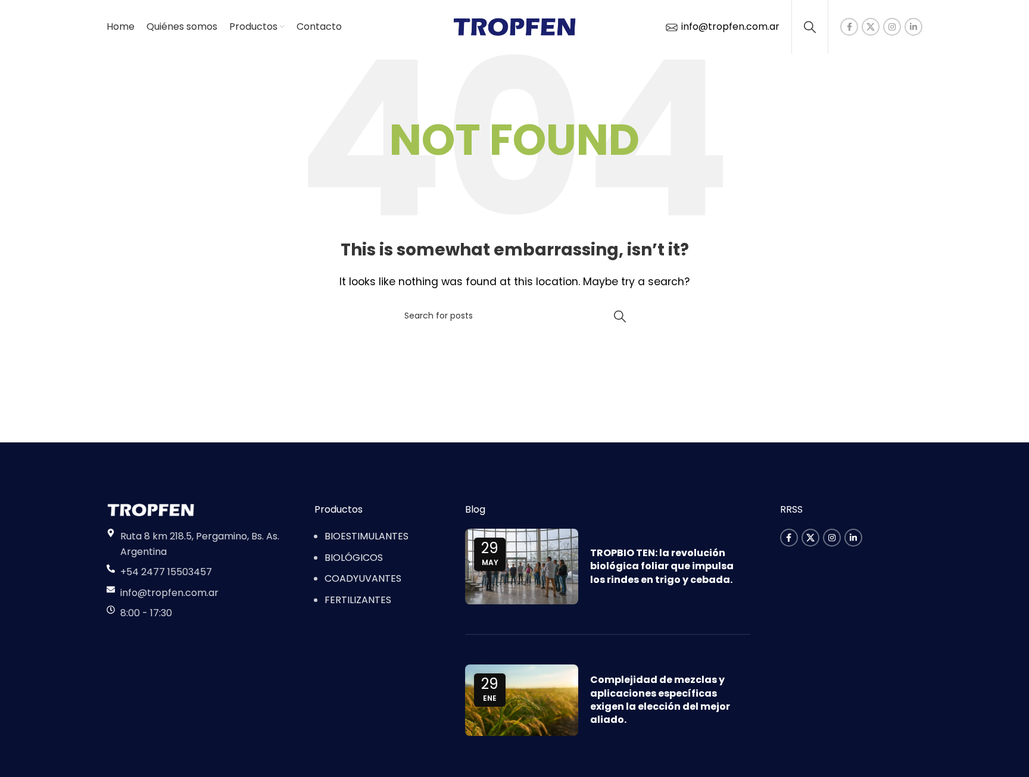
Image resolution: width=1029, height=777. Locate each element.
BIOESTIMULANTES (367, 536)
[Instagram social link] (892, 27)
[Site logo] (514, 26)
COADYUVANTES (363, 578)
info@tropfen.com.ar (729, 26)
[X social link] (871, 27)
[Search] (810, 27)
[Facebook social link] (849, 27)
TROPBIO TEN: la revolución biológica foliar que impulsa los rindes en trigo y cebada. (662, 566)
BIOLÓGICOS (354, 557)
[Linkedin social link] (913, 27)
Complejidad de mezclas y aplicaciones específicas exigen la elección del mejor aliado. (660, 699)
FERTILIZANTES (358, 600)
